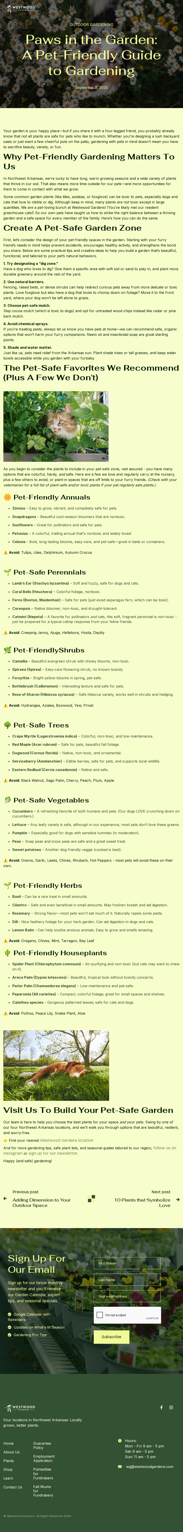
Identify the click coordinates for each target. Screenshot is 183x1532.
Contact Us (12, 1487)
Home (8, 1443)
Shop (7, 1469)
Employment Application (43, 1458)
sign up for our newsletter (53, 1153)
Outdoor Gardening (91, 24)
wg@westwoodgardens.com (149, 1466)
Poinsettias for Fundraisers (43, 1473)
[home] (19, 8)
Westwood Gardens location (66, 1140)
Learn (8, 1478)
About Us (11, 1452)
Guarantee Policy (42, 1445)
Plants (8, 1461)
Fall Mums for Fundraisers (43, 1490)
